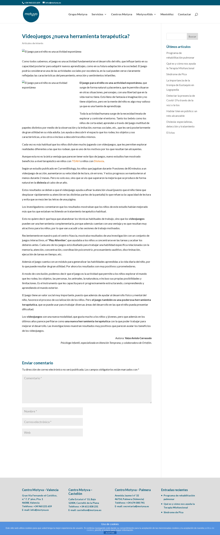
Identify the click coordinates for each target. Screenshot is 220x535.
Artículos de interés (32, 43)
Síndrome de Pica (176, 74)
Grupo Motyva (77, 14)
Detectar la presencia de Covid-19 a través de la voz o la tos (180, 100)
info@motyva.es (39, 509)
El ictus (170, 132)
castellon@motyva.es (89, 510)
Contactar (184, 14)
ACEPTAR (110, 533)
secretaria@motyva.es (136, 506)
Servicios (97, 14)
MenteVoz (167, 14)
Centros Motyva (121, 14)
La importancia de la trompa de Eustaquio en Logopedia (180, 85)
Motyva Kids (144, 14)
